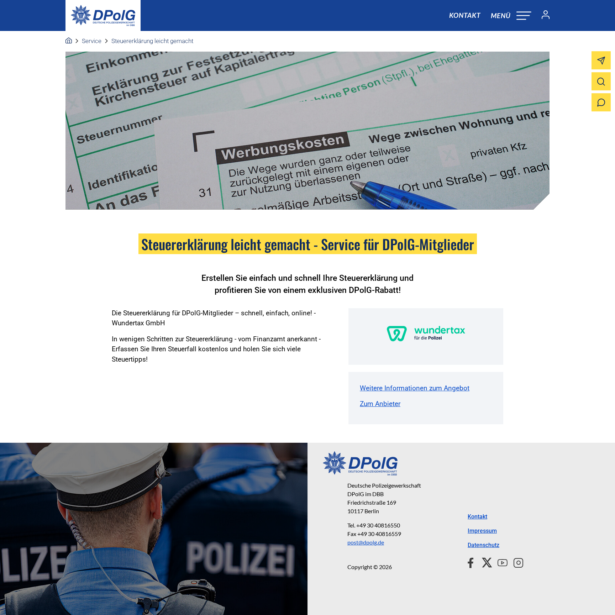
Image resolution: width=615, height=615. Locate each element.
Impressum (482, 530)
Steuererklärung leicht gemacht (152, 40)
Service (91, 40)
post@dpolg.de (365, 542)
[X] (484, 561)
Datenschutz (483, 545)
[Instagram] (516, 561)
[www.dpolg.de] (68, 40)
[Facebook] (472, 561)
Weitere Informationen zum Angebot (414, 388)
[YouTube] (500, 561)
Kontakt (464, 15)
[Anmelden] (543, 15)
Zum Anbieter (380, 404)
